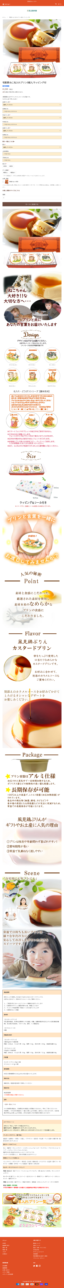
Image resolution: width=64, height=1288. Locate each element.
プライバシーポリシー (39, 1258)
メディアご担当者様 (7, 1274)
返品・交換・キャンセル (39, 1247)
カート (59, 4)
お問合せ (4, 1254)
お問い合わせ (6, 1270)
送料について (36, 1245)
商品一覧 (4, 1247)
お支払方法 (36, 1249)
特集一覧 (4, 1249)
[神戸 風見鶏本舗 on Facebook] (37, 1266)
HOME (4, 1243)
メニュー (7, 4)
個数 (3, 194)
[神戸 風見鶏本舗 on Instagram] (39, 1266)
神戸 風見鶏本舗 (37, 1281)
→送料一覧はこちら (10, 1104)
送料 (3, 92)
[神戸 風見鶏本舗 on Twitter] (34, 1266)
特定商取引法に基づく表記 (40, 1256)
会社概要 (4, 1266)
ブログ (4, 1252)
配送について (36, 1243)
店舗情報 (4, 1268)
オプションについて (38, 1252)
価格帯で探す (6, 1245)
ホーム (4, 17)
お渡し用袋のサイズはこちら (11, 190)
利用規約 (35, 1254)
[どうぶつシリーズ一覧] (32, 1227)
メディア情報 (5, 1272)
